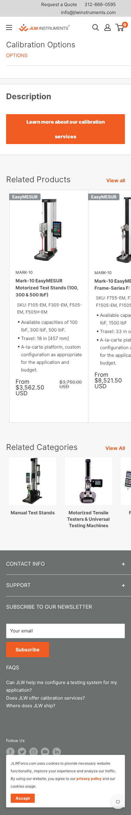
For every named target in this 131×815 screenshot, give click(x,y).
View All (115, 448)
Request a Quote (59, 4)
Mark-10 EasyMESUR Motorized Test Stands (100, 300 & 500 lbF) (47, 288)
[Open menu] (9, 27)
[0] (120, 27)
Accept (23, 798)
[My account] (107, 27)
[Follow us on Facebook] (10, 752)
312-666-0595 (100, 4)
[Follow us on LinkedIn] (56, 752)
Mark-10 (24, 272)
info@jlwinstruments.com (88, 12)
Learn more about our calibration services (66, 129)
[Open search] (95, 27)
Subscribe (28, 650)
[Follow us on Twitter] (22, 752)
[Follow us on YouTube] (45, 752)
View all (115, 180)
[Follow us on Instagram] (33, 752)
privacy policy (88, 778)
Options (16, 55)
